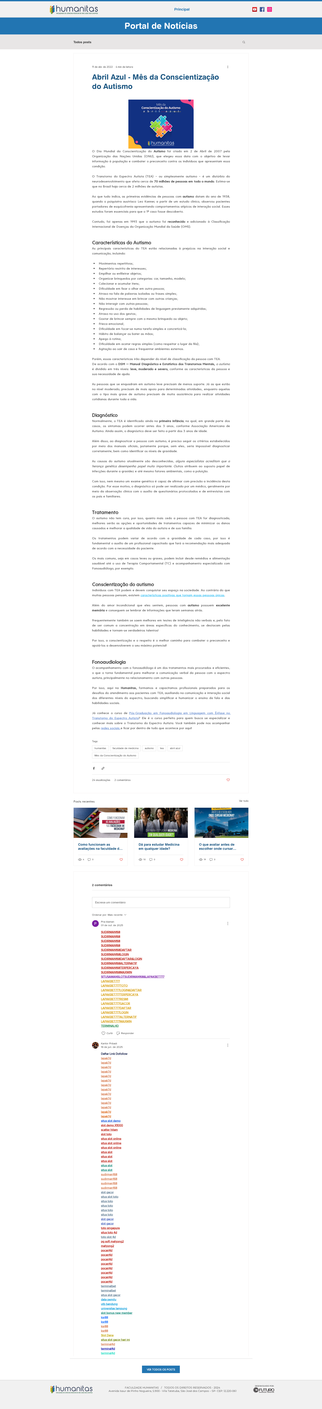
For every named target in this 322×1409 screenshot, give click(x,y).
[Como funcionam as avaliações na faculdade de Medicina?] (100, 823)
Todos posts (82, 42)
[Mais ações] (227, 66)
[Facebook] (262, 9)
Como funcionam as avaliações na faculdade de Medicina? (99, 846)
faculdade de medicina (125, 748)
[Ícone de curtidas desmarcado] (103, 1033)
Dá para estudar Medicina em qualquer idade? (159, 846)
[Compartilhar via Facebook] (94, 768)
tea (162, 748)
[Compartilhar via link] (103, 768)
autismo (149, 748)
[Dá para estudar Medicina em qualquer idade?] (161, 823)
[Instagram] (269, 9)
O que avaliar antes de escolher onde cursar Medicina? (216, 846)
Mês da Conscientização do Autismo (115, 755)
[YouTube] (254, 9)
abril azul (175, 748)
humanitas (100, 748)
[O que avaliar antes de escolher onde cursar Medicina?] (221, 823)
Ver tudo (244, 800)
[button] (244, 41)
